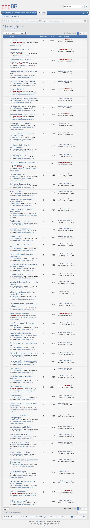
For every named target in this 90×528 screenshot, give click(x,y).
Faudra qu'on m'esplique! (20, 221)
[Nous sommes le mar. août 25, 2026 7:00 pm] (85, 21)
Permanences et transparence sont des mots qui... (24, 461)
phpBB (39, 521)
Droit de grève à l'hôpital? (20, 274)
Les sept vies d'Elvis (17, 174)
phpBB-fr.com (48, 525)
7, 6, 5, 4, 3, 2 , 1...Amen (19, 442)
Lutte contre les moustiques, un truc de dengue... (22, 200)
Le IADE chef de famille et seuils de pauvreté (24, 283)
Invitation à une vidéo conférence (23, 114)
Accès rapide (3, 13)
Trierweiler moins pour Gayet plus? (24, 353)
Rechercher (7, 16)
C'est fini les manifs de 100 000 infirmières (22, 324)
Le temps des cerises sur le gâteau (23, 106)
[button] (86, 33)
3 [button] (83, 33)
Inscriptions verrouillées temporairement (19, 51)
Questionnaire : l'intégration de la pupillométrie (23, 404)
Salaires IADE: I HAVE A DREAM (22, 81)
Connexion (17, 16)
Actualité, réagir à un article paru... (25, 77)
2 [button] (80, 33)
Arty (37, 523)
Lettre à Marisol (16, 368)
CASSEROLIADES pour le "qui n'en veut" (23, 72)
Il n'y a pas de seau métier (20, 184)
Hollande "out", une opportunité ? (23, 361)
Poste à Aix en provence (19, 313)
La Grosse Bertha (17, 75)
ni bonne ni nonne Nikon (20, 452)
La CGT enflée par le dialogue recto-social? (21, 255)
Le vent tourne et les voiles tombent (20, 245)
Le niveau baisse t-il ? (18, 40)
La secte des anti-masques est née (23, 98)
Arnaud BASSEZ (17, 42)
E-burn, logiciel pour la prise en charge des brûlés (22, 293)
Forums (43, 13)
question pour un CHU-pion (21, 427)
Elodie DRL (15, 407)
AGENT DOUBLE (16, 191)
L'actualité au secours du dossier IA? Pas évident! (23, 482)
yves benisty (15, 125)
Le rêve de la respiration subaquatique (19, 416)
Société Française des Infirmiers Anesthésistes (21, 13)
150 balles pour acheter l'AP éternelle (21, 377)
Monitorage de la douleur (20, 386)
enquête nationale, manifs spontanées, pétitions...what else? (23, 334)
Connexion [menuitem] (87, 13)
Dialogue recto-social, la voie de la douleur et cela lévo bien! (23, 265)
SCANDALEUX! (15, 236)
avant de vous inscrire (22, 55)
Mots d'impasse (16, 396)
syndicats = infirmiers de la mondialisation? (20, 146)
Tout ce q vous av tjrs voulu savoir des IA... (23, 344)
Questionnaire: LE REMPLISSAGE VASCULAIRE (23, 210)
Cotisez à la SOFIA (17, 89)
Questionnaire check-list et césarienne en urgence (20, 60)
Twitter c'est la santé (18, 155)
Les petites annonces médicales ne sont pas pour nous (24, 163)
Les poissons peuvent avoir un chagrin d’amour (22, 134)
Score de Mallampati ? (18, 471)
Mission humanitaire (18, 491)
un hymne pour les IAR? (19, 501)
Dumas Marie (16, 213)
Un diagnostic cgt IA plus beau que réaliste (24, 304)
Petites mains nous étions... (21, 435)
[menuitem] (83, 13)
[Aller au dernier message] (71, 40)
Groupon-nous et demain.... (21, 229)
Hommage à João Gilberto (20, 123)
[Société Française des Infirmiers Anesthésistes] (9, 6)
